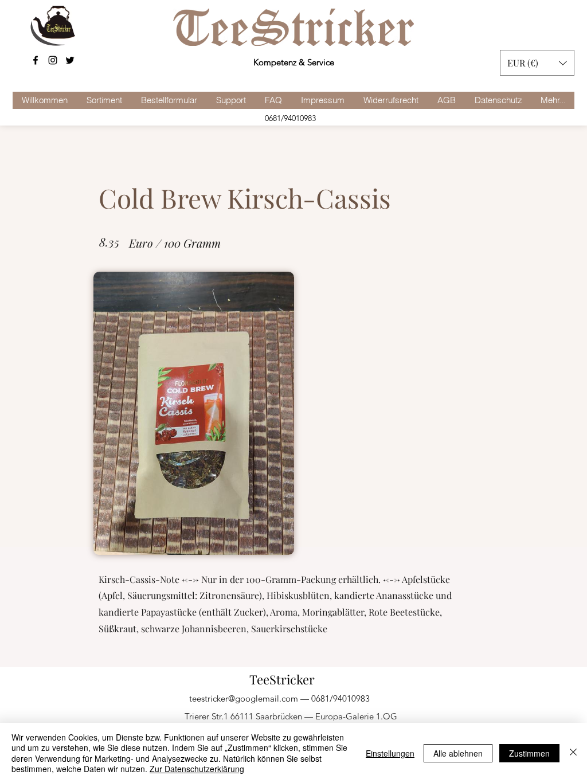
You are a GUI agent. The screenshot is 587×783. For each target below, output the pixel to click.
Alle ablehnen (458, 753)
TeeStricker (282, 679)
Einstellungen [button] (390, 753)
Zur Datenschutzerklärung (197, 768)
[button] (537, 63)
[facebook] (35, 60)
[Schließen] (573, 753)
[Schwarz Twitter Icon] (70, 60)
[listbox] (537, 63)
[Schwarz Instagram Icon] (52, 60)
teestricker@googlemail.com (243, 698)
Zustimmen (529, 753)
